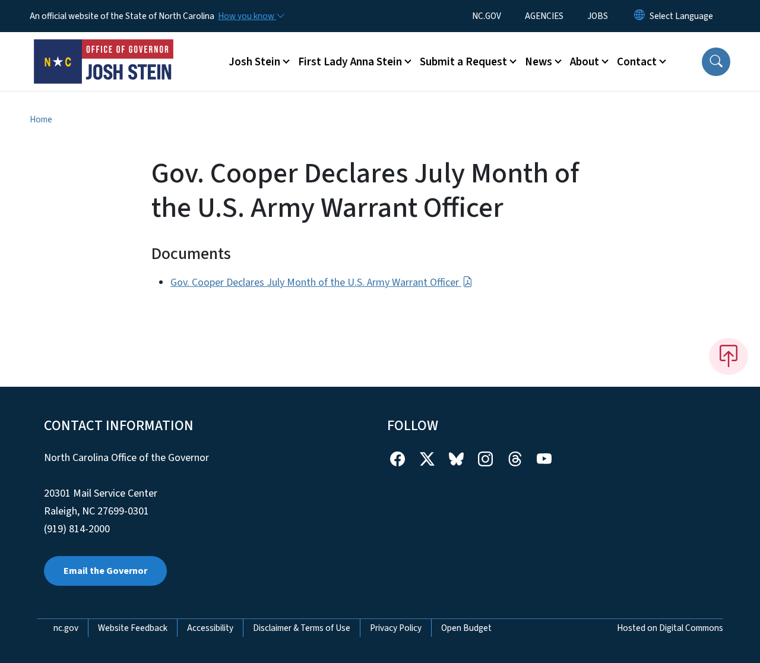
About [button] (584, 61)
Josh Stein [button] (254, 61)
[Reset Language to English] (639, 16)
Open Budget (466, 627)
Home (41, 119)
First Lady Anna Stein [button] (350, 61)
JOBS (597, 16)
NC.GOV (486, 16)
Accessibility (210, 627)
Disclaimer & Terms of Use (301, 627)
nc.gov (65, 627)
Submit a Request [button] (463, 61)
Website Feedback (132, 627)
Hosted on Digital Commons (670, 627)
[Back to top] (728, 356)
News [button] (538, 61)
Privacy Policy (396, 627)
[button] (716, 62)
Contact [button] (637, 61)
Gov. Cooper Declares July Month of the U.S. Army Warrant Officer (315, 282)
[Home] (104, 48)
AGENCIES (544, 16)
